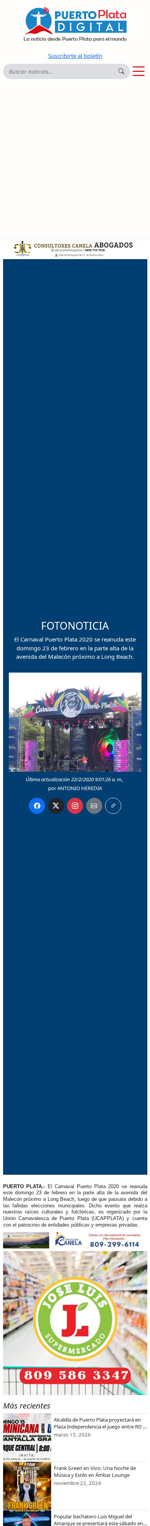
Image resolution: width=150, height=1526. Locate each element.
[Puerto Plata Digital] (75, 24)
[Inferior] (75, 1239)
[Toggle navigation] (138, 71)
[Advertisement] (75, 158)
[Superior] (75, 247)
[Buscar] (121, 71)
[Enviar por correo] (94, 806)
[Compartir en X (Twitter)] (56, 806)
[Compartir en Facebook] (37, 806)
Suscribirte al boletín (75, 56)
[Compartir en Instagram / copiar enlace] (75, 806)
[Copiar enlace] (113, 806)
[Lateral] (75, 1323)
